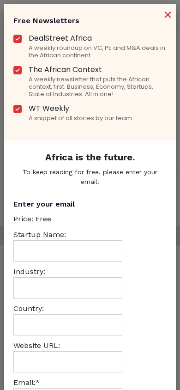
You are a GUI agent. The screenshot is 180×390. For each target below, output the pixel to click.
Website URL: (36, 345)
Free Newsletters (46, 20)
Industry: (29, 271)
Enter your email (44, 204)
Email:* (26, 382)
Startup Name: (39, 234)
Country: (28, 308)
